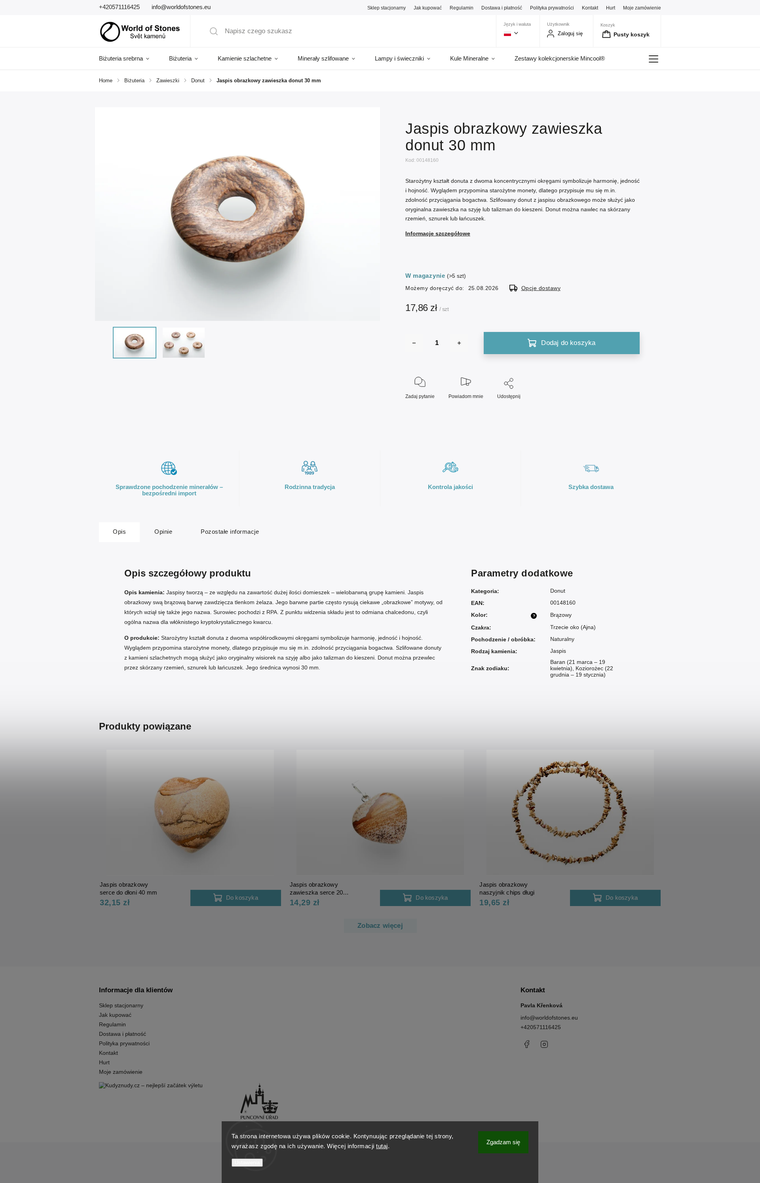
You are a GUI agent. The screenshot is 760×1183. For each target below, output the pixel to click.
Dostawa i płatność (501, 7)
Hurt (610, 7)
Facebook (526, 1044)
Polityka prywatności (552, 7)
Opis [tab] (119, 531)
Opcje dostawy (541, 288)
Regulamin (461, 7)
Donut (557, 591)
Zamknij (624, 409)
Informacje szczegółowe (437, 233)
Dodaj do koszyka (568, 343)
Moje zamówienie (642, 7)
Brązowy (561, 615)
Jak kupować (428, 7)
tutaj (382, 1146)
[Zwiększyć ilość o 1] (459, 343)
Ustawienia (247, 1163)
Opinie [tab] (163, 531)
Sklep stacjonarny (386, 7)
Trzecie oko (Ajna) (573, 627)
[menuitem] (129, 58)
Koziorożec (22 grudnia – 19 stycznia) (581, 671)
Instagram (544, 1044)
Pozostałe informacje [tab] (230, 531)
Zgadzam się (503, 1142)
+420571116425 (541, 1027)
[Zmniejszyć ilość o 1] (414, 343)
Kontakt (590, 7)
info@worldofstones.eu (549, 1017)
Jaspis (558, 651)
